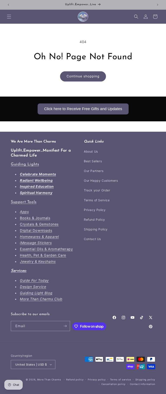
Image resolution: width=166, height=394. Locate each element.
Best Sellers (93, 161)
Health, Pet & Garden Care (43, 255)
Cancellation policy (113, 384)
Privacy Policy (94, 210)
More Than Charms (49, 379)
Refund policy (74, 379)
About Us (91, 151)
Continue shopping (83, 76)
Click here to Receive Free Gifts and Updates (83, 109)
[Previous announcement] (8, 4)
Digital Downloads (36, 230)
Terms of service (120, 379)
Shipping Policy (96, 229)
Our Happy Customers (101, 180)
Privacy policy (97, 379)
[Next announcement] (157, 4)
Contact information (142, 384)
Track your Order (97, 190)
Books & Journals (35, 218)
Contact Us (92, 239)
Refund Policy (94, 219)
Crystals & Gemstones (39, 224)
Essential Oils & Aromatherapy (46, 249)
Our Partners (93, 171)
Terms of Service (97, 200)
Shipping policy (145, 379)
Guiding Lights (25, 164)
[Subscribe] (65, 326)
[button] (9, 16)
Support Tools (24, 202)
